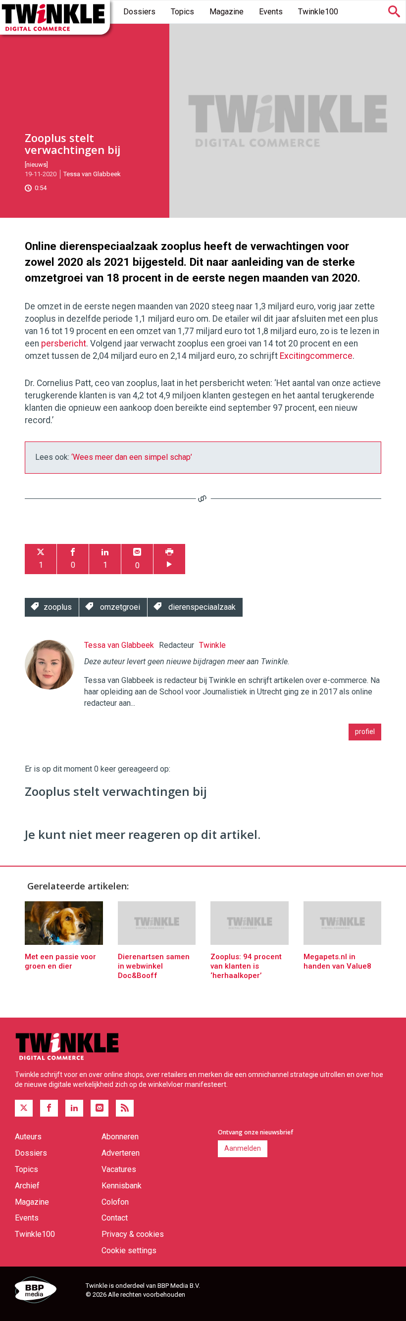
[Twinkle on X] (24, 1108)
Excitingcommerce (316, 356)
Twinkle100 (318, 11)
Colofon (115, 1202)
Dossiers (139, 11)
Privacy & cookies (133, 1234)
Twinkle (212, 645)
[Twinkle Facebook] (49, 1108)
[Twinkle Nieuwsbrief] (99, 1108)
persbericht (63, 343)
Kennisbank (122, 1185)
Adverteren (121, 1153)
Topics (182, 11)
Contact (115, 1218)
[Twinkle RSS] (125, 1108)
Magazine (226, 11)
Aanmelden (242, 1148)
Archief (27, 1185)
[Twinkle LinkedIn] (74, 1108)
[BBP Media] (46, 1291)
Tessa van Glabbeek (92, 174)
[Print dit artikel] (169, 559)
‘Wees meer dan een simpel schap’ (131, 457)
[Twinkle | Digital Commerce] (55, 17)
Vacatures (119, 1169)
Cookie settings (129, 1250)
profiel (365, 731)
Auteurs (28, 1136)
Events (271, 11)
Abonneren (120, 1136)
